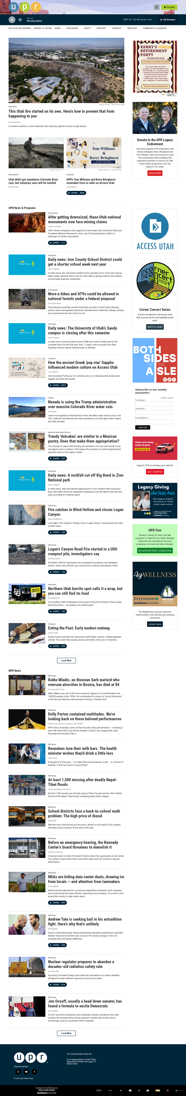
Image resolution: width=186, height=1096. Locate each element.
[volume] (20, 20)
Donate (170, 7)
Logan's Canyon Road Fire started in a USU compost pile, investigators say (82, 551)
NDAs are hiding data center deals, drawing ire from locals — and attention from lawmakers (86, 879)
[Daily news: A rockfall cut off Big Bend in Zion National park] (27, 480)
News (58, 28)
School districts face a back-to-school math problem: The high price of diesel (84, 813)
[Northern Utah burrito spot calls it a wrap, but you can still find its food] (27, 594)
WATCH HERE (154, 326)
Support (101, 28)
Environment (13, 174)
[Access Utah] (155, 231)
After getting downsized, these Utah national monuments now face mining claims (84, 219)
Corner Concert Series (154, 310)
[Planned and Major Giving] (155, 500)
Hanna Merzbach (54, 303)
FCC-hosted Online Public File (79, 1054)
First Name (140, 400)
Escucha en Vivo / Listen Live (154, 550)
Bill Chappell (52, 929)
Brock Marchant (14, 122)
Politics (51, 398)
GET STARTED (155, 471)
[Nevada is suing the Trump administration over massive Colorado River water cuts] (27, 407)
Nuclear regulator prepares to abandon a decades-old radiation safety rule (81, 964)
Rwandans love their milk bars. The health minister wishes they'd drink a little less (82, 751)
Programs (72, 28)
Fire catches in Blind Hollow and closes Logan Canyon (86, 512)
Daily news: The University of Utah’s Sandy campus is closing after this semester (82, 330)
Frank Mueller (71, 187)
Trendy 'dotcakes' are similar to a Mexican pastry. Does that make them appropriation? (83, 438)
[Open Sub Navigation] (63, 28)
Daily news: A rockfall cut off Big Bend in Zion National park (86, 477)
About (87, 28)
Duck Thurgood (53, 269)
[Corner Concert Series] (155, 281)
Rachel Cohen (14, 187)
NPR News (52, 676)
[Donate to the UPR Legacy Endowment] (155, 118)
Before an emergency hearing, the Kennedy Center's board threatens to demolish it (83, 845)
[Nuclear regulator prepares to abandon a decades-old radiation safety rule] (27, 967)
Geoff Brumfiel (53, 971)
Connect (117, 28)
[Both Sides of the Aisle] (155, 360)
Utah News (13, 106)
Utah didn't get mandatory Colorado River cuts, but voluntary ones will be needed (33, 181)
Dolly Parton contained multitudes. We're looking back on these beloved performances (84, 716)
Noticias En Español (20, 28)
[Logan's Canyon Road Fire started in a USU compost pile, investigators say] (27, 554)
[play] (12, 19)
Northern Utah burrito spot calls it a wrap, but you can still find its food (85, 591)
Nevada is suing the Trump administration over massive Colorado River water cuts (82, 404)
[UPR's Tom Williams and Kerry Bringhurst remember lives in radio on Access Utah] (94, 152)
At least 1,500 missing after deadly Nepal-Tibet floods (82, 782)
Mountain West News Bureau (59, 432)
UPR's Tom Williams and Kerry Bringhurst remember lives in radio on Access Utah (90, 181)
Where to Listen (43, 28)
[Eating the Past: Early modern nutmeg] (27, 633)
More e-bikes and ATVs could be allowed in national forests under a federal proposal (83, 296)
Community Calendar (154, 28)
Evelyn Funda (53, 633)
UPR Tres (155, 530)
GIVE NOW (155, 173)
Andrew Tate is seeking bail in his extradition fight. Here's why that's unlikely (85, 921)
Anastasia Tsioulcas (55, 852)
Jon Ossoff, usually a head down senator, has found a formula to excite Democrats (85, 1003)
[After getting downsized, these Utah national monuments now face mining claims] (27, 222)
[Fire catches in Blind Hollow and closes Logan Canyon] (27, 515)
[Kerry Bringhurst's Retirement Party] (155, 68)
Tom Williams (53, 372)
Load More (66, 660)
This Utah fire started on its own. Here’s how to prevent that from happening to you (61, 113)
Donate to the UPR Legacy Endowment (155, 142)
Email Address (142, 418)
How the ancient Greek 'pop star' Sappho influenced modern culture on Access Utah (83, 365)
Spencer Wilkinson (55, 519)
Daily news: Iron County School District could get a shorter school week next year (85, 262)
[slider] (24, 19)
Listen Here (154, 624)
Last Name (140, 408)
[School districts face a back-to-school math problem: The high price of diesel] (27, 816)
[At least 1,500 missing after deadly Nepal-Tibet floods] (27, 785)
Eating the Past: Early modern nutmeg (79, 628)
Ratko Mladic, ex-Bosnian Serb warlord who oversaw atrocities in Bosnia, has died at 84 (84, 682)
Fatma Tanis (52, 758)
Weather (132, 28)
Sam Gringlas (53, 1011)
